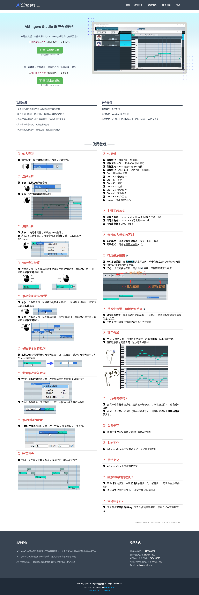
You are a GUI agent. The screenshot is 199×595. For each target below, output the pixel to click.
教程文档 (152, 5)
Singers (28, 5)
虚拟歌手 (138, 5)
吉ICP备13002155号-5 (99, 591)
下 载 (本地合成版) (49, 50)
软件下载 (166, 5)
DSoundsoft (109, 588)
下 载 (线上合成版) (49, 80)
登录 (178, 5)
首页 (128, 5)
